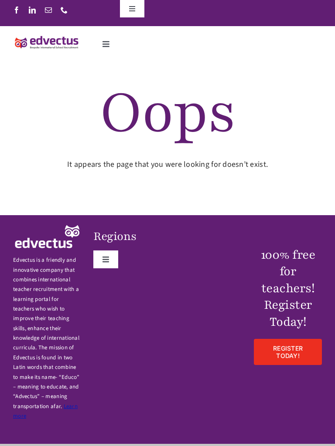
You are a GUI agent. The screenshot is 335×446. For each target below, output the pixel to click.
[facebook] (16, 10)
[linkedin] (32, 10)
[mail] (48, 10)
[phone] (64, 10)
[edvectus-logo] (47, 38)
